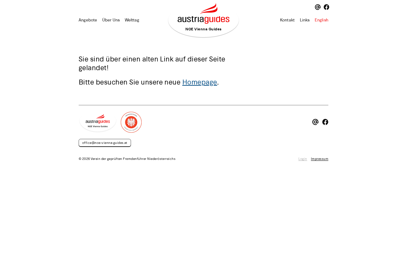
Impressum (319, 158)
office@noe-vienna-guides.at (104, 142)
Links (305, 20)
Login (302, 158)
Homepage (199, 81)
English (321, 20)
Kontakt (287, 20)
